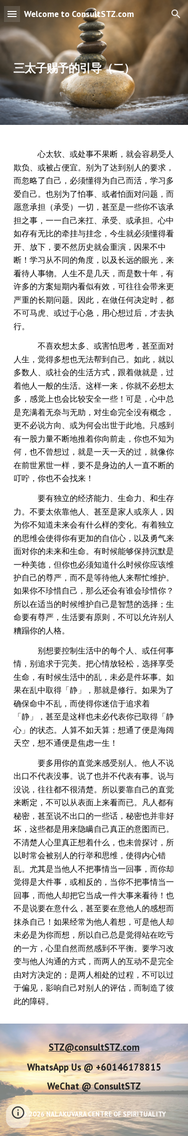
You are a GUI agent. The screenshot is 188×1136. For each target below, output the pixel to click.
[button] (12, 13)
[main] (94, 62)
